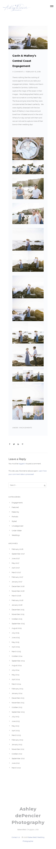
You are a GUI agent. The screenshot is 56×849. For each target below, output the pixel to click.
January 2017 (17, 582)
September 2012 (18, 758)
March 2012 (16, 768)
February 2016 (17, 600)
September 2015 (18, 624)
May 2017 (15, 563)
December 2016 (18, 586)
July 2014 (15, 670)
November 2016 (18, 591)
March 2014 (16, 684)
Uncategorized (17, 526)
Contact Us (16, 837)
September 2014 (18, 661)
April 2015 (16, 647)
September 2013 (18, 712)
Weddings (16, 535)
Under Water (17, 531)
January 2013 (17, 745)
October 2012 (17, 754)
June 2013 (16, 721)
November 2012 (18, 749)
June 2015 (16, 638)
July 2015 (15, 633)
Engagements (25, 428)
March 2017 (16, 572)
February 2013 (17, 740)
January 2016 (17, 605)
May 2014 (15, 675)
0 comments (17, 72)
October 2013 (17, 707)
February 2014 (17, 689)
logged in (22, 464)
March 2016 (16, 596)
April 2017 (16, 568)
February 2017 (17, 577)
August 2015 (16, 628)
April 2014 (16, 679)
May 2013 (15, 726)
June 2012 (16, 763)
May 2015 (15, 642)
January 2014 (17, 693)
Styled (14, 521)
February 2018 (17, 549)
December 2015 (18, 610)
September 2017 (18, 554)
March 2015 (16, 651)
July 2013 (15, 717)
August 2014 (17, 665)
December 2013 (18, 698)
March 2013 (16, 735)
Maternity (15, 512)
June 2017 (16, 558)
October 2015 (17, 619)
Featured (15, 507)
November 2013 (18, 703)
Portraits (15, 517)
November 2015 (18, 614)
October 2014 (17, 656)
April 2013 (16, 731)
